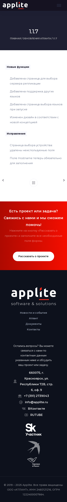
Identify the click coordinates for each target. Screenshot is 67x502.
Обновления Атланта (37, 38)
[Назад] (33, 183)
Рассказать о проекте (33, 256)
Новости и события (33, 312)
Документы (33, 324)
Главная (15, 38)
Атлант (33, 318)
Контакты (33, 329)
